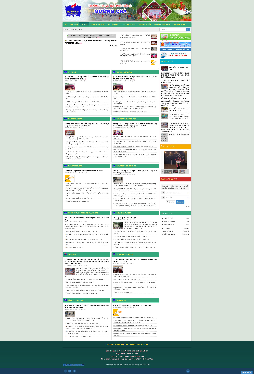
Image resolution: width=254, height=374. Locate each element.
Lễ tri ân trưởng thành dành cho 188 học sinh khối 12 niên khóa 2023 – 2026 (87, 98)
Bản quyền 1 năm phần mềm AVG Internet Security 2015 (82, 293)
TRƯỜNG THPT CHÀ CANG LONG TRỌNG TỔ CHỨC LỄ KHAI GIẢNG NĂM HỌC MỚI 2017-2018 (135, 288)
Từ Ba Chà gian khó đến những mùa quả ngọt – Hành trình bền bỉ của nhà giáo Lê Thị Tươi (87, 153)
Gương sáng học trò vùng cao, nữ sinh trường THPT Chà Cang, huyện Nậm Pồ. (87, 243)
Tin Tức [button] (84, 25)
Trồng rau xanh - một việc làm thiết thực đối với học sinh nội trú (84, 239)
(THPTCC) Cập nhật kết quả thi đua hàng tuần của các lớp (130, 236)
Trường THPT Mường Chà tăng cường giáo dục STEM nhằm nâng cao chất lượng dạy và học (135, 155)
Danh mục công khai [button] (162, 25)
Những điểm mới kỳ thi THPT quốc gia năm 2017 (80, 282)
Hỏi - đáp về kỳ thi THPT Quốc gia (124, 218)
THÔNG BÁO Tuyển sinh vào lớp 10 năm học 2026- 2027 (82, 102)
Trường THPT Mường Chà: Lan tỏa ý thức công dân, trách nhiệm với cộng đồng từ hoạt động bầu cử (87, 106)
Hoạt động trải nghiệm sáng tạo (123, 292)
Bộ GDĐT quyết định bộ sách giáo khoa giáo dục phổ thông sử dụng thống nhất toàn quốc (135, 150)
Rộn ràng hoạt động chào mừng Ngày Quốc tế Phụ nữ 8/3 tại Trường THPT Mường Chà (87, 111)
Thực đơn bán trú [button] (180, 25)
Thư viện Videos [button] (129, 25)
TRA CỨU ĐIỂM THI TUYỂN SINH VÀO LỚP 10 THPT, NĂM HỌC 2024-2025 (87, 194)
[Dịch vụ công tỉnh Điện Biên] (175, 44)
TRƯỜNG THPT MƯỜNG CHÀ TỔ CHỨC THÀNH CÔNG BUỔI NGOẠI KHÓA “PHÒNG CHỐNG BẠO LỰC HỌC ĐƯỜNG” (135, 108)
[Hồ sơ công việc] (175, 36)
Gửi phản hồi (247, 372)
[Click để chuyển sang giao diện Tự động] (65, 371)
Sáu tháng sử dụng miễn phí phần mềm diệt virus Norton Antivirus (85, 290)
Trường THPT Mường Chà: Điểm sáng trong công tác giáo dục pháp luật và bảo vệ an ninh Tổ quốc (87, 125)
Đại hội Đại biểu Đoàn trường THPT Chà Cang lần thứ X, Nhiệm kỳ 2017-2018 (135, 283)
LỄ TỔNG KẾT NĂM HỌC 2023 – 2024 (173, 98)
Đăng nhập (180, 202)
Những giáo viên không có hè (74, 247)
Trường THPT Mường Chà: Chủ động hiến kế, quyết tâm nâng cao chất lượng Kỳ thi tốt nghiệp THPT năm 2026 (87, 138)
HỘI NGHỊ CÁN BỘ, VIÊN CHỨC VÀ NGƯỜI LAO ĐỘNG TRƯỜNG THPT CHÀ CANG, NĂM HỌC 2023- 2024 (175, 75)
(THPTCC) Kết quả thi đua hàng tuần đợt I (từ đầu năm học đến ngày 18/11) (135, 232)
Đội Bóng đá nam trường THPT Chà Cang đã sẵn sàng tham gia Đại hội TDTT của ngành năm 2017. (135, 275)
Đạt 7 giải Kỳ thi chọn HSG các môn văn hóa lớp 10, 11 (82, 231)
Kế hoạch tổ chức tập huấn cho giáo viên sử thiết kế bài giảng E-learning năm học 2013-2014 (135, 334)
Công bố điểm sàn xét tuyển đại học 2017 (78, 201)
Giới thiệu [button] (74, 25)
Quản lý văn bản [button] (97, 25)
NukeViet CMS (145, 365)
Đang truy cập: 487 (78, 365)
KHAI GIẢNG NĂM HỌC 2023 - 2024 (179, 68)
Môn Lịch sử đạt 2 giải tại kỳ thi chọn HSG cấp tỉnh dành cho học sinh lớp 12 (87, 235)
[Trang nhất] (66, 24)
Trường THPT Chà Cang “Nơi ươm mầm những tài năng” (175, 81)
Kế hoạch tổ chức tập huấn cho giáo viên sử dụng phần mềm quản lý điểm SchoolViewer (135, 329)
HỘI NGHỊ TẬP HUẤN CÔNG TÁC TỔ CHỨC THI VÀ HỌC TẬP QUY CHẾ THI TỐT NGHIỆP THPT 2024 (175, 103)
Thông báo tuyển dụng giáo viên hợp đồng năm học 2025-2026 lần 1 (133, 146)
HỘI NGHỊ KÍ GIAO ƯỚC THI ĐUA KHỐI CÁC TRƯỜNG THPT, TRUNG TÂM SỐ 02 (135, 142)
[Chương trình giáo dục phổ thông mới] (175, 49)
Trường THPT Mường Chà (126, 365)
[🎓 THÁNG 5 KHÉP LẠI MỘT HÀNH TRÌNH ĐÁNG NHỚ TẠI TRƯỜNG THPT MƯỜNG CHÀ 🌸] (91, 36)
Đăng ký (186, 206)
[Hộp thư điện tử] (175, 55)
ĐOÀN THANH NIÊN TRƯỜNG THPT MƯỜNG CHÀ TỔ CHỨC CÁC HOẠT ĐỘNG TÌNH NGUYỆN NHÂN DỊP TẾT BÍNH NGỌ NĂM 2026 (135, 205)
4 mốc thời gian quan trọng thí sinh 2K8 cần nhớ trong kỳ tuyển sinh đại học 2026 (87, 148)
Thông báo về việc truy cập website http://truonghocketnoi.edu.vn (133, 325)
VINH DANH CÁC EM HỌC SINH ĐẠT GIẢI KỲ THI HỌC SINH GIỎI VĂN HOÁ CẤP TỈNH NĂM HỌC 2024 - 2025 (87, 189)
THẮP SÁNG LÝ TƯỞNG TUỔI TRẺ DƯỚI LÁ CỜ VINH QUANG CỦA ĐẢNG (87, 93)
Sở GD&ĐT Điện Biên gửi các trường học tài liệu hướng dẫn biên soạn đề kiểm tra (135, 243)
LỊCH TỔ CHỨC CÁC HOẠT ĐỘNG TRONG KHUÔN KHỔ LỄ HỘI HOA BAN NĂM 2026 (135, 200)
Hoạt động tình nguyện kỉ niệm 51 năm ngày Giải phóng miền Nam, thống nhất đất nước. (135, 103)
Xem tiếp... (114, 46)
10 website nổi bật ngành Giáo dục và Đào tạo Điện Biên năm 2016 (85, 279)
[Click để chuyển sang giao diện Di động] (74, 371)
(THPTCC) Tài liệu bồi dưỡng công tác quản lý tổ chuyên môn (131, 239)
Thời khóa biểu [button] (145, 25)
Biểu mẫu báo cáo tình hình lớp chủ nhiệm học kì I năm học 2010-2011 (134, 247)
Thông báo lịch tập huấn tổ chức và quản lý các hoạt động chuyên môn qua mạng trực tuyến (87, 286)
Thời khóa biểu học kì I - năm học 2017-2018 (127, 279)
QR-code (67, 365)
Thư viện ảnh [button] (113, 25)
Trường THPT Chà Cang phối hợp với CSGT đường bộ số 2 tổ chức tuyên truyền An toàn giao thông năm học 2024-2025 (87, 327)
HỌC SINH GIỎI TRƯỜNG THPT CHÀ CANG (79, 198)
